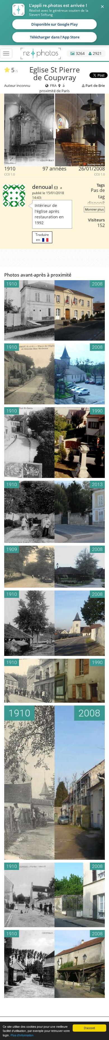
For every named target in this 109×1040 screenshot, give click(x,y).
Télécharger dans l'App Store (54, 37)
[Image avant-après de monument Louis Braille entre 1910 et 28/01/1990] (54, 442)
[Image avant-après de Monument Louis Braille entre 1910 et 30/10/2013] (54, 512)
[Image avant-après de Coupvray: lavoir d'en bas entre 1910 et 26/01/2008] (54, 964)
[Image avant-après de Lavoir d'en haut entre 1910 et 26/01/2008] (54, 623)
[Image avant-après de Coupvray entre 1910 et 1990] (54, 681)
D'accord (89, 1028)
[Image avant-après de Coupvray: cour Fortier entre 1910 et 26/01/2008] (54, 782)
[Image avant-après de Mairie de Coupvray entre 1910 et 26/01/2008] (54, 310)
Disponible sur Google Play (54, 24)
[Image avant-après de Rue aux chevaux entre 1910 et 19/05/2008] (54, 895)
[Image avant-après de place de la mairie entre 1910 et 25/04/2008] (54, 373)
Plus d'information (22, 1035)
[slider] (54, 130)
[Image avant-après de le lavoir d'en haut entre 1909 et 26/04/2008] (54, 567)
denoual (43, 187)
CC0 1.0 (9, 174)
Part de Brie (95, 85)
